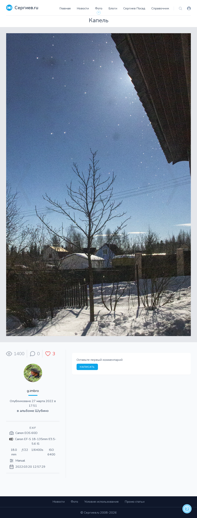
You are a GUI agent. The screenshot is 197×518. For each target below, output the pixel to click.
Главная (65, 8)
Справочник (160, 8)
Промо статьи (134, 502)
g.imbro (33, 390)
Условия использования (101, 502)
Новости (83, 8)
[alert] (187, 508)
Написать (87, 366)
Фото (98, 8)
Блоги (113, 8)
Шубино (42, 410)
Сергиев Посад (134, 8)
